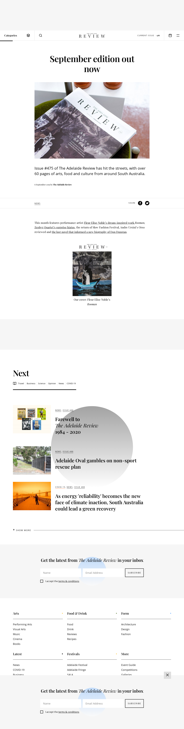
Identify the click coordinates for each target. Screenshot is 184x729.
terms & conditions (68, 581)
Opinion (52, 383)
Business (31, 383)
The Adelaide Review (62, 184)
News (37, 203)
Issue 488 (68, 410)
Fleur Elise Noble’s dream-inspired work (109, 223)
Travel (21, 383)
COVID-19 (71, 383)
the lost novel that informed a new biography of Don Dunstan (89, 232)
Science (41, 383)
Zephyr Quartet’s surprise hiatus (54, 227)
